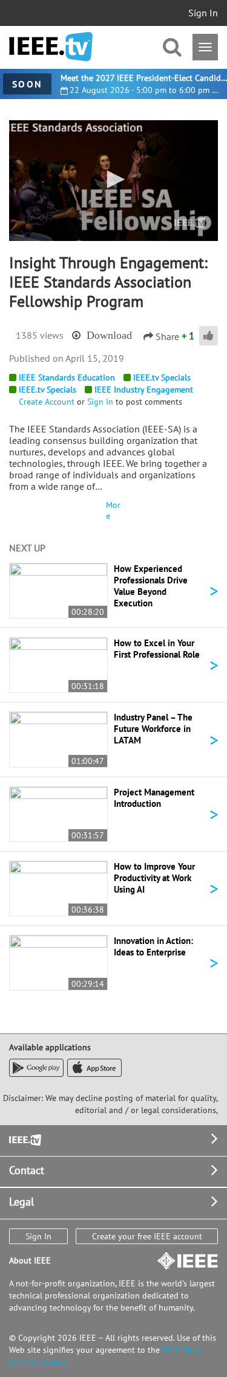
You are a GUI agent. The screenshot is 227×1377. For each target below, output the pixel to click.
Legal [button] (21, 1201)
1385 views (40, 335)
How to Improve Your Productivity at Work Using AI (154, 878)
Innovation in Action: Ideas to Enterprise (153, 946)
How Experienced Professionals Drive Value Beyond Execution (151, 586)
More (113, 510)
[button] (113, 179)
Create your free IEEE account (147, 1236)
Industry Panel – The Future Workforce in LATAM (153, 728)
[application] (113, 180)
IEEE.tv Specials (162, 377)
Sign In (203, 13)
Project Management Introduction (154, 797)
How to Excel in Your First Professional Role (157, 648)
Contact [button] (26, 1170)
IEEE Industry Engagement (143, 389)
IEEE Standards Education (67, 377)
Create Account (46, 401)
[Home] (51, 47)
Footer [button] (24, 1139)
